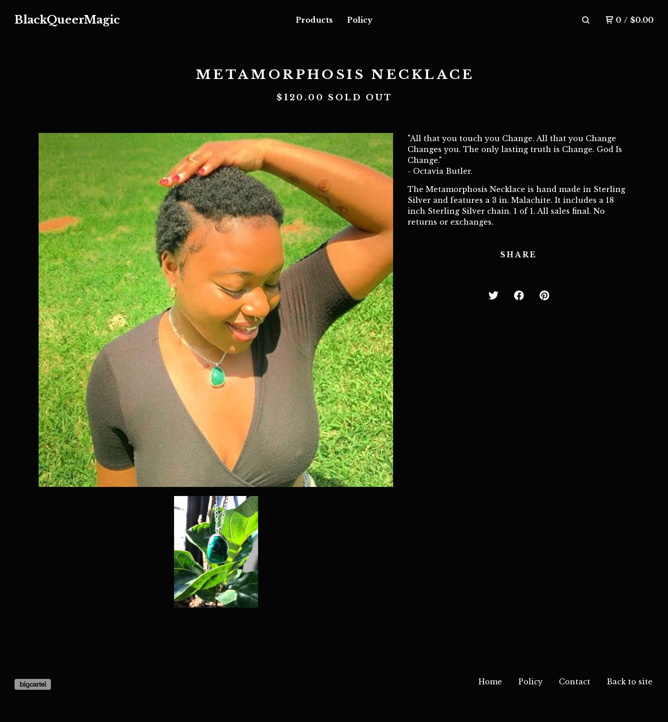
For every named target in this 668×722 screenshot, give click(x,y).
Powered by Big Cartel (33, 684)
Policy (360, 20)
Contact (574, 681)
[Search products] (585, 20)
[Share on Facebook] (519, 295)
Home (490, 681)
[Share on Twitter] (493, 295)
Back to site (630, 681)
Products (314, 20)
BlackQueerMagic (67, 19)
